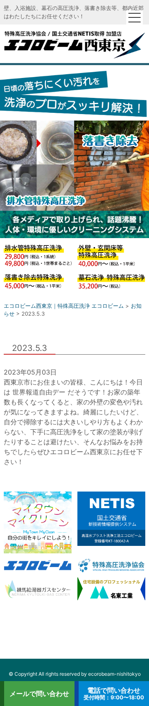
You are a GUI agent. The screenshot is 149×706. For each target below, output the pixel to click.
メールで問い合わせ (39, 693)
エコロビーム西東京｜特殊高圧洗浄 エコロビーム (74, 44)
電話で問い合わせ (114, 693)
